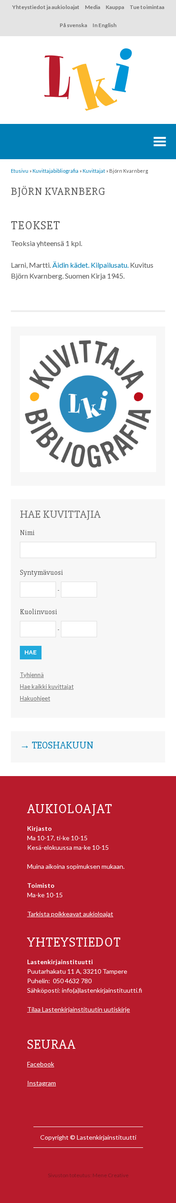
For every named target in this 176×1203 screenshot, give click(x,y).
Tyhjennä (32, 674)
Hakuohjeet (35, 698)
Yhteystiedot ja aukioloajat (45, 7)
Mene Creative (111, 1175)
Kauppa (115, 7)
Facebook (40, 1064)
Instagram (41, 1083)
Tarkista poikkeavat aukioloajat (70, 914)
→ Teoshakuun (56, 745)
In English (104, 25)
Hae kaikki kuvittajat (47, 686)
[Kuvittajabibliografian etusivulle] (88, 470)
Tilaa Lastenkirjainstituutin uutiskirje (78, 1009)
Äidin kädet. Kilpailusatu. (90, 264)
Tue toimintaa (147, 7)
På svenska (73, 25)
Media (92, 7)
